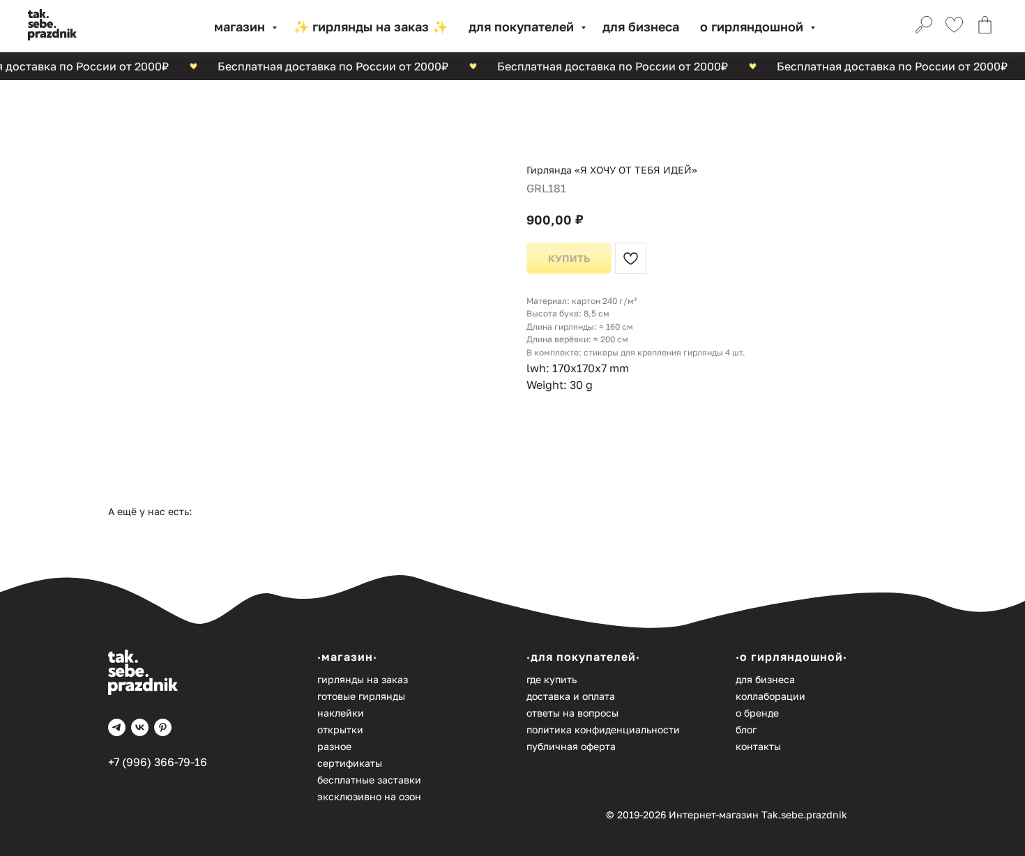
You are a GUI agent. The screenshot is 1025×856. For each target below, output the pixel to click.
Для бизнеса (640, 26)
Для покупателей (523, 26)
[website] (921, 26)
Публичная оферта (571, 746)
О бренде (757, 713)
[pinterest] (163, 727)
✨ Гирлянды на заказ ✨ (371, 26)
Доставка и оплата (570, 696)
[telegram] (117, 727)
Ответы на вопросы (572, 713)
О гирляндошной (753, 26)
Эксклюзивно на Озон (369, 796)
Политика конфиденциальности (603, 729)
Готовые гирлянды (361, 696)
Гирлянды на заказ (362, 679)
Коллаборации (770, 696)
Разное (334, 746)
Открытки (340, 729)
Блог (746, 729)
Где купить (551, 679)
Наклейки (340, 713)
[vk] (140, 727)
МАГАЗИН (241, 26)
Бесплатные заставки (369, 780)
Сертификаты (349, 763)
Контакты (758, 746)
